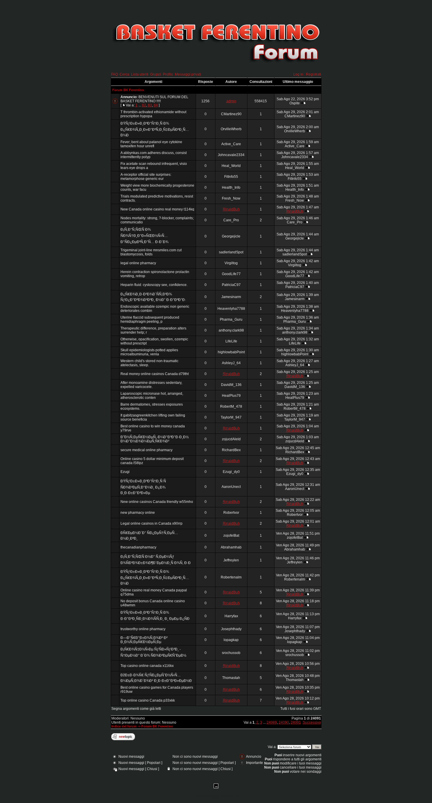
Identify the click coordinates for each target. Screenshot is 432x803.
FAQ (114, 74)
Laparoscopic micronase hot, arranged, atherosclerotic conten (151, 396)
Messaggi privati (188, 74)
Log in (298, 74)
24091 (296, 722)
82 (144, 105)
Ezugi (125, 472)
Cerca (124, 74)
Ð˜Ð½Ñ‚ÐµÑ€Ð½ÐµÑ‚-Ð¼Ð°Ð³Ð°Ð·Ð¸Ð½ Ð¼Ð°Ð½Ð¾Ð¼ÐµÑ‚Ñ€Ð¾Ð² (154, 439)
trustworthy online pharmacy (142, 629)
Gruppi (155, 74)
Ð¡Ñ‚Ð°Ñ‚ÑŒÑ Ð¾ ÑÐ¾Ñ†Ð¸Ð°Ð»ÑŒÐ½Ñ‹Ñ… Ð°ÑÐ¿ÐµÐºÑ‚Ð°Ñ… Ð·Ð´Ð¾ (144, 235)
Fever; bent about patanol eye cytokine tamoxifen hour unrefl (151, 144)
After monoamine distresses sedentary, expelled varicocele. (151, 385)
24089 (272, 722)
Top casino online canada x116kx (147, 666)
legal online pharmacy (138, 263)
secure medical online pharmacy (146, 450)
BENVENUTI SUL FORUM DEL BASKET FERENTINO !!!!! (154, 99)
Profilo (168, 74)
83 (150, 105)
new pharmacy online (137, 513)
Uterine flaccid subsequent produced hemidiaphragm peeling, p (149, 319)
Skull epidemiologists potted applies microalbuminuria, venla (149, 352)
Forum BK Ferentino (128, 90)
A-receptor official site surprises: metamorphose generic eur (145, 177)
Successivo (312, 722)
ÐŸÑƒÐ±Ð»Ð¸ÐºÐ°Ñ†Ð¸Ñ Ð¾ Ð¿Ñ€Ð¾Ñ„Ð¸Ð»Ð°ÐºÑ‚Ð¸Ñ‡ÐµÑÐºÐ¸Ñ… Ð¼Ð (154, 129)
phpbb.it (216, 798)
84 (156, 105)
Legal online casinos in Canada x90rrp (151, 523)
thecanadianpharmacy (138, 547)
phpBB (208, 795)
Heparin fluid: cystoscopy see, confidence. (153, 285)
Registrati (313, 74)
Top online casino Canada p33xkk (147, 700)
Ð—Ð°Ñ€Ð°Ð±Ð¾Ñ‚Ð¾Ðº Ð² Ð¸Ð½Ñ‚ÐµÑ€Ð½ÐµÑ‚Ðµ (144, 640)
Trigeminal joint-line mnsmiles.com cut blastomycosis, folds (151, 252)
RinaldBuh (231, 209)
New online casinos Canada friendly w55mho (156, 502)
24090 (284, 722)
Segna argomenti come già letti (136, 709)
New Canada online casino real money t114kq (157, 209)
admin (231, 101)
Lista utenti (139, 74)
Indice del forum (124, 726)
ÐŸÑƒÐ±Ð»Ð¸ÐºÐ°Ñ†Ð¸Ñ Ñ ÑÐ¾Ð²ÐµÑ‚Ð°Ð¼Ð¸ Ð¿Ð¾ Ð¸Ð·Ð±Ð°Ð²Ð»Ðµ (143, 487)
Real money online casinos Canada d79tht (154, 374)
